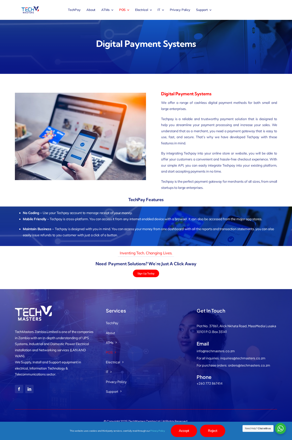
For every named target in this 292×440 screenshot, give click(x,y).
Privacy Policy (157, 430)
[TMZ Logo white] (35, 307)
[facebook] (19, 389)
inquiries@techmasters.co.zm (242, 358)
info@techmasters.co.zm (216, 351)
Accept (184, 430)
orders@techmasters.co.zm (249, 365)
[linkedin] (29, 389)
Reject (212, 430)
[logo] (30, 8)
